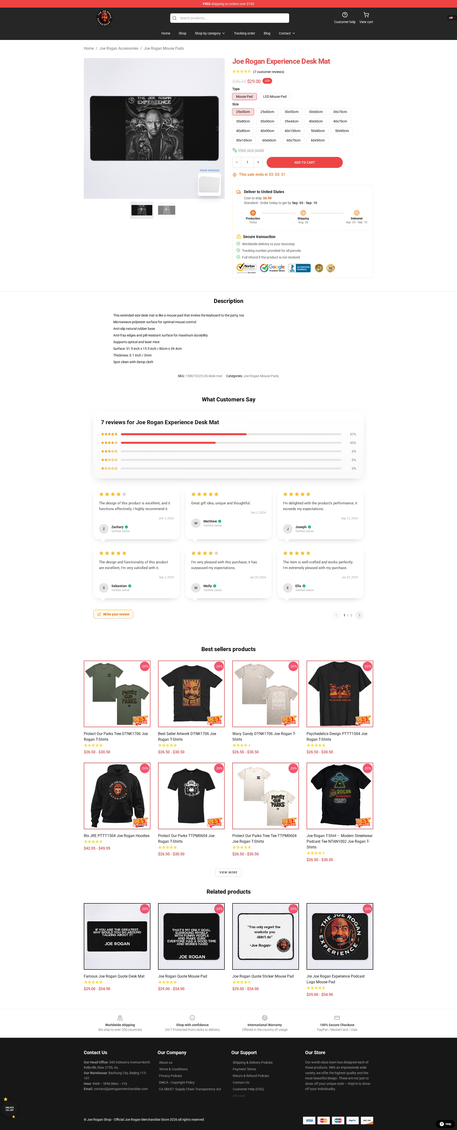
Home (89, 48)
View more (228, 872)
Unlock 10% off (9, 1108)
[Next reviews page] (359, 615)
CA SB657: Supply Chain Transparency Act (190, 1089)
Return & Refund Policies (251, 1076)
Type (236, 89)
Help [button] (448, 1124)
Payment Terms (244, 1069)
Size (235, 104)
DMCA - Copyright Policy (177, 1082)
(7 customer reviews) (268, 72)
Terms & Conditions (173, 1069)
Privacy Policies (170, 1076)
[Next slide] (217, 128)
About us (165, 1062)
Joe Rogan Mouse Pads (164, 48)
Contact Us (241, 1082)
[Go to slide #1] (141, 210)
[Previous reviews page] (336, 615)
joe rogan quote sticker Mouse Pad (263, 976)
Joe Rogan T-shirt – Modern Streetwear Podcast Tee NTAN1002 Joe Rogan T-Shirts (340, 841)
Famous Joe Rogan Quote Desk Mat (114, 976)
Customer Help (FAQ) (248, 1089)
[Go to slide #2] (166, 210)
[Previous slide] (91, 128)
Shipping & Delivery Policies (253, 1062)
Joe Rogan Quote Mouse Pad (182, 976)
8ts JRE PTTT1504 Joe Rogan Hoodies (116, 835)
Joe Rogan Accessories (118, 48)
